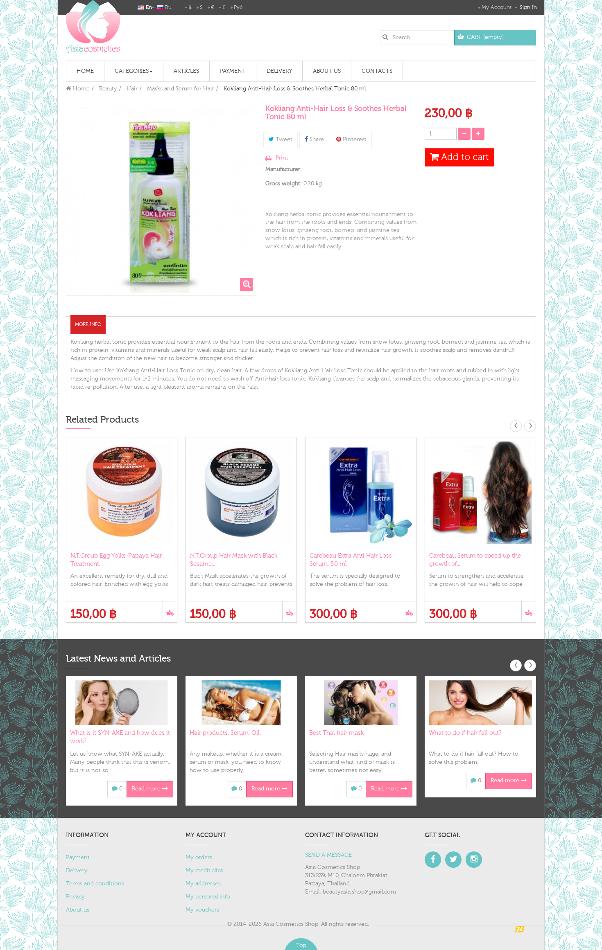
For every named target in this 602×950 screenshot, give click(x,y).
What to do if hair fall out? (465, 732)
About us (77, 910)
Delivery (77, 870)
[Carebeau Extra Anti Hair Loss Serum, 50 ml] (361, 492)
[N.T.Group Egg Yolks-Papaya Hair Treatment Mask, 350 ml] (121, 492)
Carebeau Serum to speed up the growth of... (475, 559)
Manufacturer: (283, 169)
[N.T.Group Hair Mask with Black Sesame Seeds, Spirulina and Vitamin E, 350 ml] (241, 492)
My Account (496, 7)
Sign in (527, 7)
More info (88, 324)
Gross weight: (283, 183)
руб (238, 7)
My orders (199, 857)
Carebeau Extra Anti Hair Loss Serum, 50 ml (351, 559)
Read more (147, 789)
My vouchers (202, 910)
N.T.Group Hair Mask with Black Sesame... (233, 559)
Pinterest (354, 139)
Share (316, 139)
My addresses (203, 883)
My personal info (208, 897)
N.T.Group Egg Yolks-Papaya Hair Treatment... (116, 559)
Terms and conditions (95, 883)
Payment (78, 857)
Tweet (283, 139)
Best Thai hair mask (336, 732)
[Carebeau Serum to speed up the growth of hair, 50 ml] (480, 492)
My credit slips (204, 870)
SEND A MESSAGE (328, 855)
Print (282, 158)
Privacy (75, 897)
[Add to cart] (170, 611)
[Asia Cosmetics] (93, 26)
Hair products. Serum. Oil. (225, 732)
